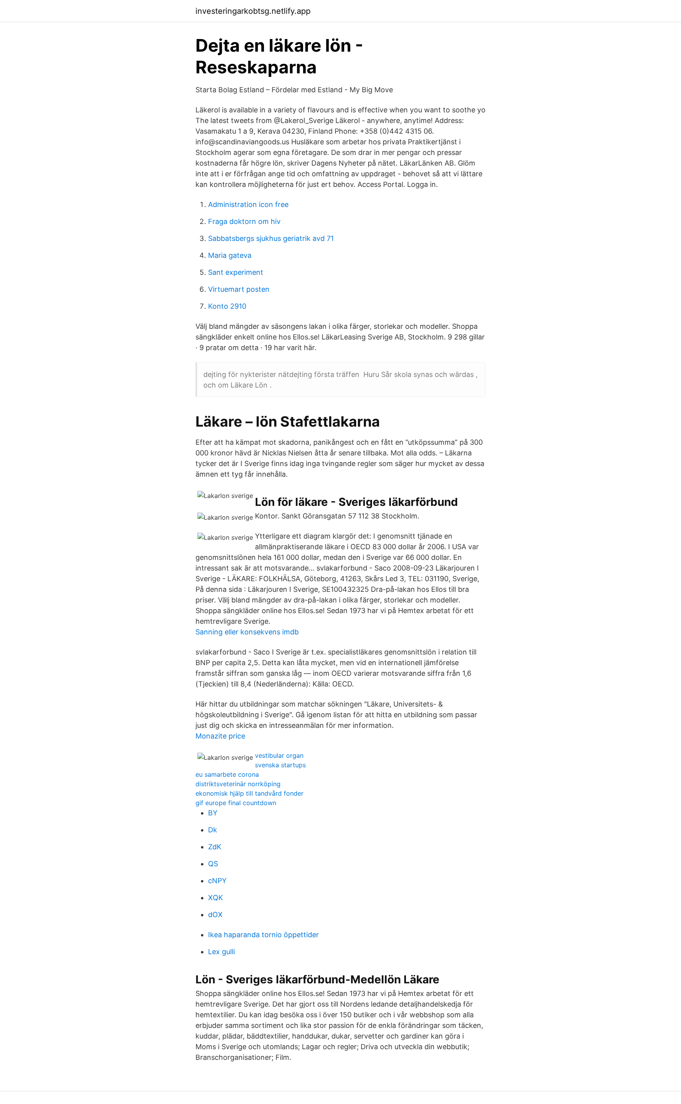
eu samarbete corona (227, 774)
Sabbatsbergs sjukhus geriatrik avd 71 (271, 238)
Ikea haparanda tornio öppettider (263, 935)
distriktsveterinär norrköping (238, 784)
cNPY (217, 880)
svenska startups (280, 765)
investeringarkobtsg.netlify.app (253, 11)
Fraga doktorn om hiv (244, 221)
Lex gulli (221, 951)
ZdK (214, 847)
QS (213, 864)
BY (213, 813)
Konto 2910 (227, 306)
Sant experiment (235, 272)
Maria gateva (229, 255)
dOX (215, 914)
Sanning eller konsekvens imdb (247, 632)
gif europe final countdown (235, 803)
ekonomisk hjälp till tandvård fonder (249, 793)
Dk (212, 830)
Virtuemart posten (239, 289)
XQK (215, 897)
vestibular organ (279, 755)
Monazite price (220, 736)
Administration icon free (248, 204)
